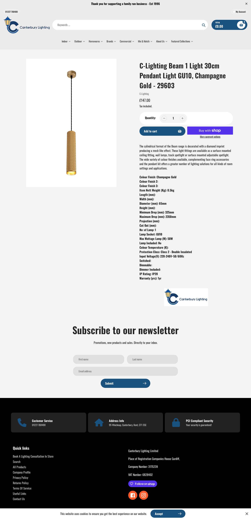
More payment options (210, 136)
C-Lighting (144, 94)
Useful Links (19, 493)
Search (16, 461)
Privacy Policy (20, 477)
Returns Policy (20, 483)
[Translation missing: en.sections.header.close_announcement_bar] (246, 4)
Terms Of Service (22, 488)
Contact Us (19, 499)
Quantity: (150, 118)
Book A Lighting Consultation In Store (33, 456)
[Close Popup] (247, 513)
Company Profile (22, 472)
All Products (19, 467)
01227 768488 (11, 11)
